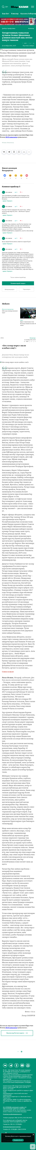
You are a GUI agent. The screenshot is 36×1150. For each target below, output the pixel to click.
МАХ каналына (11, 137)
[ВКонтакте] (4, 152)
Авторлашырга (9, 289)
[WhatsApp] (19, 152)
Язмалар (14, 13)
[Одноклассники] (14, 152)
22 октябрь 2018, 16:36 (30, 340)
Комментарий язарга (18, 283)
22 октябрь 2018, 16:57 (9, 46)
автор (2, 338)
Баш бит (5, 13)
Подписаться (18, 1140)
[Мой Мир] (24, 152)
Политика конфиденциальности (12, 1114)
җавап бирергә (7, 201)
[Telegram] (9, 152)
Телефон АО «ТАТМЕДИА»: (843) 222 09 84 (14, 1129)
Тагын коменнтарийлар (18, 277)
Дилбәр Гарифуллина (8, 29)
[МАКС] (28, 1065)
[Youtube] (22, 1065)
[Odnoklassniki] (16, 1065)
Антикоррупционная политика (12, 1127)
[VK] (5, 1065)
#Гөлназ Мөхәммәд (8, 142)
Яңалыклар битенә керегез (15, 1033)
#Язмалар (31, 29)
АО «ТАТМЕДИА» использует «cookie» (13, 1107)
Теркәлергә (26, 289)
